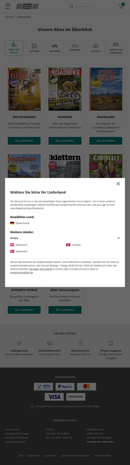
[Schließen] (118, 184)
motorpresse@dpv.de (21, 272)
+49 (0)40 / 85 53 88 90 (40, 268)
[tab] (65, 238)
